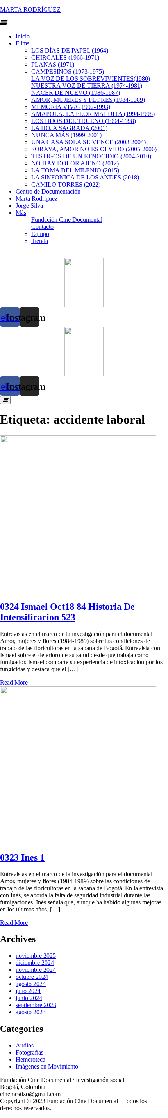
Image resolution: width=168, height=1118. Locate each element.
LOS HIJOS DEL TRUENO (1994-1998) (83, 121)
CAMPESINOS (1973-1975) (67, 71)
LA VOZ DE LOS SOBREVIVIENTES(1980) (90, 78)
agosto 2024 (31, 983)
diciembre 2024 (35, 962)
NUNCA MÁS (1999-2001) (66, 135)
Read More (14, 682)
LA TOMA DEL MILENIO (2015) (75, 170)
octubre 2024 (32, 976)
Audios (25, 1045)
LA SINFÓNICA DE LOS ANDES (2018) (85, 177)
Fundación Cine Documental (66, 219)
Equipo (40, 233)
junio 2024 (29, 998)
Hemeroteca (30, 1059)
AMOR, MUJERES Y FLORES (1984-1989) (88, 99)
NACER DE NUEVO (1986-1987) (75, 92)
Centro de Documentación (48, 191)
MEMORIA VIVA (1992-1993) (70, 106)
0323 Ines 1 (22, 857)
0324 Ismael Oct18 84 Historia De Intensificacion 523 (67, 612)
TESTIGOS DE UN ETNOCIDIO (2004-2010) (91, 156)
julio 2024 (28, 991)
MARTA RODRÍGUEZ (30, 9)
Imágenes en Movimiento (47, 1066)
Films (22, 43)
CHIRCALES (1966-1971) (65, 57)
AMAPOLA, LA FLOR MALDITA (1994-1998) (93, 114)
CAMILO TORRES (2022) (65, 184)
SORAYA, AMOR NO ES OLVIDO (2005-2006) (94, 149)
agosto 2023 (31, 1012)
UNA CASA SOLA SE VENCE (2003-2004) (88, 142)
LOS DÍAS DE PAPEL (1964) (69, 50)
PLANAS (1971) (52, 64)
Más (21, 212)
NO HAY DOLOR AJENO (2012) (75, 163)
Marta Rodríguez (36, 198)
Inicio (23, 36)
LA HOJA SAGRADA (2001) (69, 128)
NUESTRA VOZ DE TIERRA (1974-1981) (86, 85)
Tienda (39, 240)
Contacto (42, 226)
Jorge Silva (29, 205)
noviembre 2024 (36, 969)
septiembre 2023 (36, 1005)
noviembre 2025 (36, 955)
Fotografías (29, 1052)
